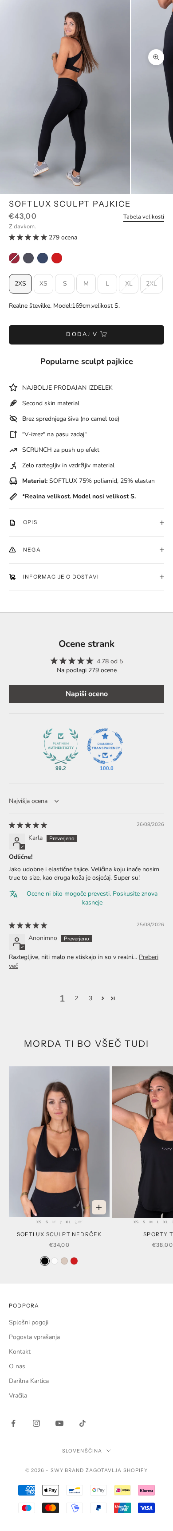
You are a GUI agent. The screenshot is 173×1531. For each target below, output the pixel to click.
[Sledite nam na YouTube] (59, 1423)
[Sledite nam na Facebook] (13, 1423)
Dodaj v (82, 334)
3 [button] (90, 998)
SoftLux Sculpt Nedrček (59, 1234)
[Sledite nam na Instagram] (36, 1423)
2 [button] (76, 998)
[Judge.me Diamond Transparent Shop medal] (105, 746)
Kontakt (20, 1351)
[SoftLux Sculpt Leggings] (28, 258)
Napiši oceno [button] (87, 694)
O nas (17, 1366)
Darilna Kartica (29, 1381)
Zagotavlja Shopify (117, 1470)
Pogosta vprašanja (34, 1337)
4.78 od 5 (110, 661)
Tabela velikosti (143, 217)
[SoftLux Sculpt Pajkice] (14, 258)
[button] (29, 237)
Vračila (18, 1395)
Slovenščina (82, 1451)
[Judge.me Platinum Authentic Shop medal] (61, 746)
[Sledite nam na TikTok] (82, 1423)
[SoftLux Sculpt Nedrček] (44, 1261)
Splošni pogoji (28, 1322)
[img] (28, 825)
